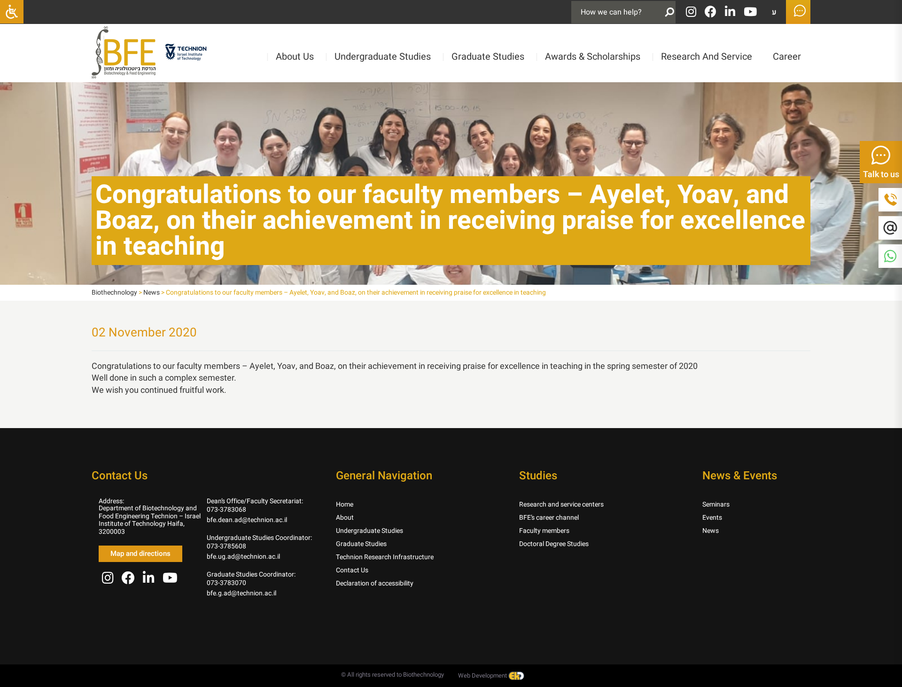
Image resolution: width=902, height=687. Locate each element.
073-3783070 (226, 583)
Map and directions (140, 553)
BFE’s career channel (549, 518)
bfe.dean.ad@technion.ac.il (247, 520)
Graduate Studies (483, 56)
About (345, 518)
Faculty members (544, 531)
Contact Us (352, 570)
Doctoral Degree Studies (554, 544)
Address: (111, 501)
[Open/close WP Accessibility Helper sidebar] (11, 11)
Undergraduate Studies (378, 56)
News (710, 531)
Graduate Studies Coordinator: (251, 574)
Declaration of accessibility (374, 583)
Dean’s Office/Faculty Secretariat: (255, 501)
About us (290, 56)
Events (712, 518)
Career (787, 56)
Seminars (716, 504)
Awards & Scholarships (588, 56)
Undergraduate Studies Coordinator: (259, 538)
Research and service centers (561, 504)
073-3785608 (226, 546)
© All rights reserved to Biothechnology (392, 674)
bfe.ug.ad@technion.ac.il (243, 557)
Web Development (483, 675)
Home (344, 504)
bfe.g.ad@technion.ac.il (241, 593)
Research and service (702, 56)
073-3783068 (226, 510)
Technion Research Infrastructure (385, 557)
